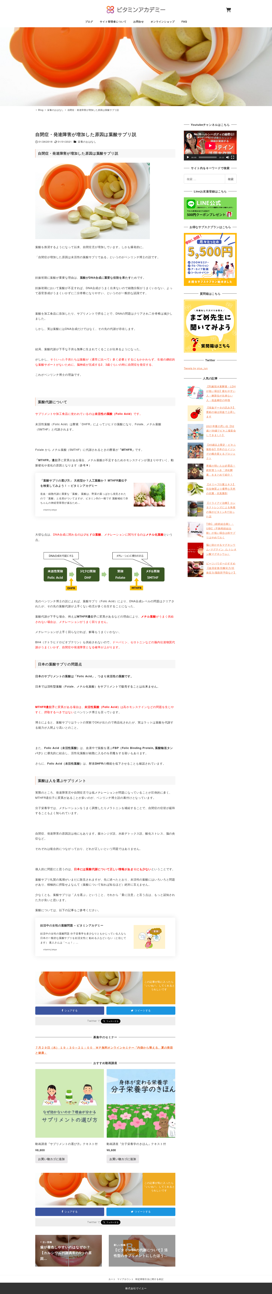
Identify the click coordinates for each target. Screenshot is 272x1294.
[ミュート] (227, 157)
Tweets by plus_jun (196, 368)
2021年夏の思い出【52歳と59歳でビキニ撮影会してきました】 (221, 430)
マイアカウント (125, 1279)
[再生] (188, 157)
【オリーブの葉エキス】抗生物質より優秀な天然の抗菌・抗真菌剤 (220, 488)
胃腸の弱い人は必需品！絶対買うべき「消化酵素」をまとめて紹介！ (220, 470)
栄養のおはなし (87, 141)
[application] (210, 145)
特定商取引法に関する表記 (149, 1279)
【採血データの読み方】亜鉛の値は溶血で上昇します (220, 412)
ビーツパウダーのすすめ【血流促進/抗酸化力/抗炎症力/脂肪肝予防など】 (221, 568)
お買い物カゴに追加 (51, 1159)
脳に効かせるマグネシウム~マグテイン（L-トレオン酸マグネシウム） (221, 549)
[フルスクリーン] (232, 157)
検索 (231, 179)
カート (112, 1279)
